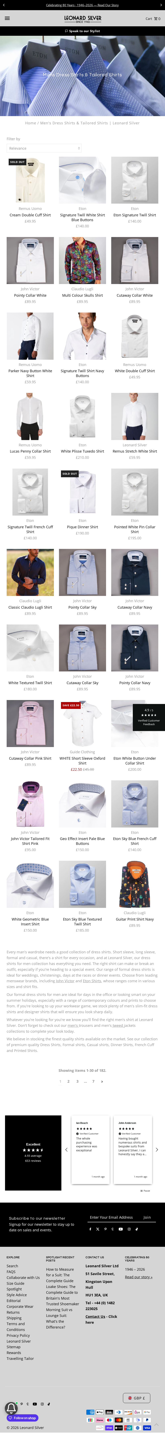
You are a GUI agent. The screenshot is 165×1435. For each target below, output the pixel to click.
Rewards (14, 1352)
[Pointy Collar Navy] (134, 648)
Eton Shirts (92, 980)
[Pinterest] (105, 1230)
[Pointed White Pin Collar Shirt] (134, 492)
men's (73, 1025)
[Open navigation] (31, 18)
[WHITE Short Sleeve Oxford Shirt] (82, 723)
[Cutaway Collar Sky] (82, 648)
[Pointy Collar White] (30, 260)
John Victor (65, 980)
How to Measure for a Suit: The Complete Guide (60, 1275)
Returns (13, 1312)
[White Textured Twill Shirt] (30, 648)
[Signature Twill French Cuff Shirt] (30, 492)
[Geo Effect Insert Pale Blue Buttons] (82, 804)
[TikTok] (137, 1230)
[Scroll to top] (156, 1424)
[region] (111, 1149)
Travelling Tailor (20, 1358)
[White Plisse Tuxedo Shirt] (82, 416)
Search (12, 1265)
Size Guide (15, 1283)
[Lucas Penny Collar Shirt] (30, 416)
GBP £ (139, 1398)
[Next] (161, 5)
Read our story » (139, 1277)
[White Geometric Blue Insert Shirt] (30, 884)
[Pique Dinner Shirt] (82, 492)
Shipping (14, 1317)
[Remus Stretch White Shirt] (134, 416)
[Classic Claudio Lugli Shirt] (30, 572)
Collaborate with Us (23, 1277)
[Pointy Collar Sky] (82, 572)
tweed (118, 1025)
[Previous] (4, 5)
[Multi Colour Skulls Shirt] (82, 260)
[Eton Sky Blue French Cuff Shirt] (134, 804)
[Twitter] (97, 1230)
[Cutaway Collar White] (134, 260)
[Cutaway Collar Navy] (134, 572)
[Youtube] (121, 1230)
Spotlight (14, 1289)
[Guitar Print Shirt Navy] (134, 884)
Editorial (14, 1300)
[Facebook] (90, 1230)
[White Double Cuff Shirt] (134, 336)
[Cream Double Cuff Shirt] (30, 180)
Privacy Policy (18, 1335)
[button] (82, 31)
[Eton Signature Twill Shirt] (134, 180)
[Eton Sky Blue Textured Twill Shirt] (82, 884)
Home (30, 123)
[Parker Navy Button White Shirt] (30, 336)
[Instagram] (129, 1230)
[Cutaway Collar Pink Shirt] (30, 723)
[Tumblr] (113, 1230)
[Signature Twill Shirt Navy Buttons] (82, 336)
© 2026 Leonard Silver (25, 1427)
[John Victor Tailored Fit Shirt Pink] (30, 804)
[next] (102, 1081)
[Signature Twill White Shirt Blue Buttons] (82, 180)
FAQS (11, 1271)
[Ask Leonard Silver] (11, 1408)
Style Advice (17, 1294)
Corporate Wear (20, 1306)
